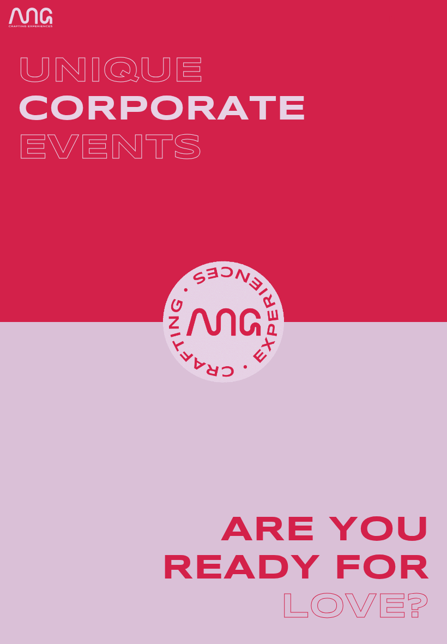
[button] (368, 20)
